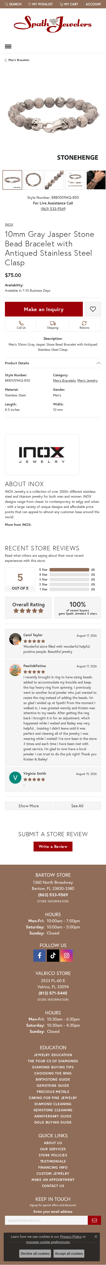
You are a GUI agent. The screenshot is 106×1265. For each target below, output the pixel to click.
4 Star (43, 574)
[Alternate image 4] (75, 180)
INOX (9, 225)
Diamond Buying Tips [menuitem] (52, 1067)
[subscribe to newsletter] (94, 1220)
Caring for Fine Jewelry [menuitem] (53, 1097)
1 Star (44, 589)
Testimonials (53, 1161)
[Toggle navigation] (8, 46)
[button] (13, 4)
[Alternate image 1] (12, 180)
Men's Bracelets (18, 60)
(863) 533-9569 (53, 208)
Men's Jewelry (87, 381)
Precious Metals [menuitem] (53, 1091)
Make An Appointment (53, 1179)
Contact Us (53, 1185)
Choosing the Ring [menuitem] (53, 1073)
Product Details (17, 363)
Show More (28, 805)
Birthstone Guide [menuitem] (53, 1079)
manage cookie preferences (48, 1242)
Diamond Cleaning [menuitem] (53, 1103)
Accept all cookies (69, 1253)
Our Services (53, 1149)
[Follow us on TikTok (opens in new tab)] (53, 955)
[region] (53, 115)
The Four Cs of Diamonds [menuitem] (53, 1061)
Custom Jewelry (52, 1173)
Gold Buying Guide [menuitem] (53, 1122)
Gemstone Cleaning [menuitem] (53, 1110)
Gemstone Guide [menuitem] (53, 1085)
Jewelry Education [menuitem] (53, 1054)
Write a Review (53, 846)
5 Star (43, 569)
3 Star (43, 579)
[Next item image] (99, 115)
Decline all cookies (35, 1253)
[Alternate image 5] (96, 180)
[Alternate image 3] (54, 180)
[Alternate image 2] (33, 180)
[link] (93, 4)
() (93, 569)
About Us (53, 1142)
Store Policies (53, 1155)
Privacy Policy (71, 1237)
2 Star (43, 584)
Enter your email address (53, 1211)
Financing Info (53, 1167)
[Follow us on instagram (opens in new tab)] (66, 955)
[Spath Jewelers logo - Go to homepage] (53, 24)
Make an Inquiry (44, 309)
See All (77, 805)
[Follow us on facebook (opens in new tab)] (39, 955)
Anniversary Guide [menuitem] (53, 1116)
